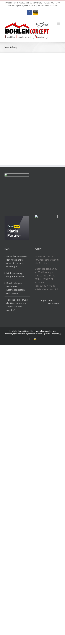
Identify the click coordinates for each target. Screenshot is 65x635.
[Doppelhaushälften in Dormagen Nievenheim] (18, 128)
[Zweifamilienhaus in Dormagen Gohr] (47, 128)
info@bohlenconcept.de (48, 5)
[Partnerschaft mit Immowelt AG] (17, 217)
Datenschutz (54, 303)
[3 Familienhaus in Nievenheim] (47, 62)
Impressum (46, 300)
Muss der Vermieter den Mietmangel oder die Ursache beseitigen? (16, 261)
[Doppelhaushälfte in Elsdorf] (18, 84)
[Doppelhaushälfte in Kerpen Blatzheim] (18, 62)
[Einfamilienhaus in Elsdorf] (18, 106)
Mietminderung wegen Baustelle (15, 274)
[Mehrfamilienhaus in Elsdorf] (47, 106)
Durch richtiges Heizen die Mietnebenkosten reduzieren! (15, 288)
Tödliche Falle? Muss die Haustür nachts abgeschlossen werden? (17, 304)
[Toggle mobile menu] (58, 23)
